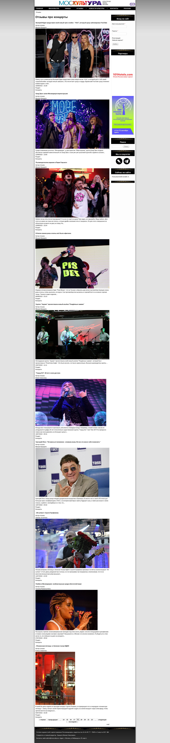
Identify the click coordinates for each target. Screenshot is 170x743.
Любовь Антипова (41, 517)
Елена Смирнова (41, 650)
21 (88, 719)
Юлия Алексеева (41, 378)
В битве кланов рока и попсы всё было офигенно (53, 233)
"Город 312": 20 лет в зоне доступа (48, 373)
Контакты (114, 8)
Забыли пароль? (117, 40)
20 (85, 719)
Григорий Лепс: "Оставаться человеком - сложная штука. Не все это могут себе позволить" (68, 442)
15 (67, 719)
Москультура (54, 8)
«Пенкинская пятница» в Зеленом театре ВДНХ (52, 646)
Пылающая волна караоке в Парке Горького (51, 162)
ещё (108, 724)
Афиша (68, 8)
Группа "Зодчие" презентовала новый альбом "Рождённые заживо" (60, 304)
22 (92, 719)
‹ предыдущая (53, 719)
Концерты (38, 90)
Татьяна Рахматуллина (43, 588)
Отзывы (79, 8)
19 (81, 719)
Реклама (127, 8)
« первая (42, 719)
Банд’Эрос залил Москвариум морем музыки (52, 94)
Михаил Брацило (41, 27)
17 (74, 719)
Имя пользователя (118, 24)
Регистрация (116, 38)
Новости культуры (96, 8)
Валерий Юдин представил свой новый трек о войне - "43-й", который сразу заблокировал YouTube (71, 23)
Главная (39, 8)
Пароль (115, 31)
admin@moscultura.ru (52, 738)
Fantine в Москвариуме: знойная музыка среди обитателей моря (58, 584)
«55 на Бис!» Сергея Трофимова (47, 513)
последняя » (73, 722)
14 (63, 719)
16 (71, 719)
